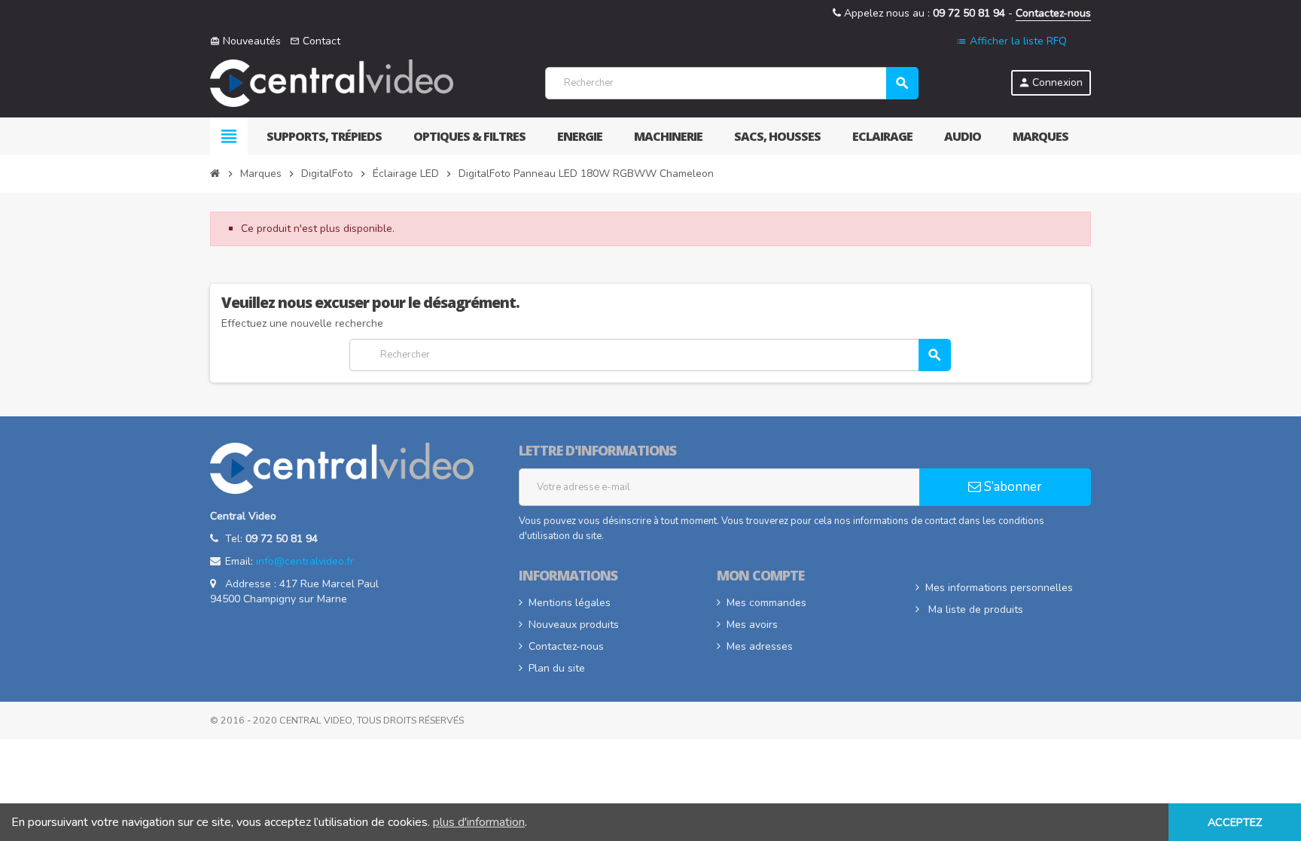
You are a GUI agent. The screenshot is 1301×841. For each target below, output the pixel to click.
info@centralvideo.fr (305, 561)
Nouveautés (245, 41)
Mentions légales (570, 603)
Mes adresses (760, 646)
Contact (315, 41)
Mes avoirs (752, 624)
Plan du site (557, 668)
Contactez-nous (1053, 13)
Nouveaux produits (574, 624)
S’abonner (1011, 486)
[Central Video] (331, 82)
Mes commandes (766, 603)
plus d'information (479, 822)
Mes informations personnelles (999, 587)
